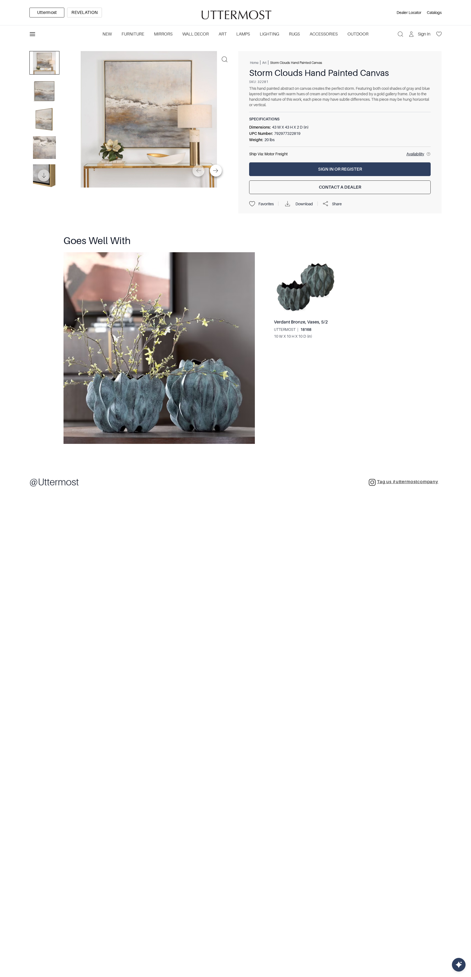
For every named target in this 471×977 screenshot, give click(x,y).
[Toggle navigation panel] (32, 34)
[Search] (400, 34)
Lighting (269, 34)
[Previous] (198, 171)
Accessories (324, 34)
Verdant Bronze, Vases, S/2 (301, 322)
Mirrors (163, 34)
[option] (46, 12)
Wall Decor (195, 34)
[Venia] (235, 12)
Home (254, 62)
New (107, 34)
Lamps (243, 34)
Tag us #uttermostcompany (407, 481)
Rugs (294, 34)
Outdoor (358, 34)
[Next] (216, 171)
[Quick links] (459, 965)
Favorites (266, 204)
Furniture (133, 34)
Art (223, 34)
